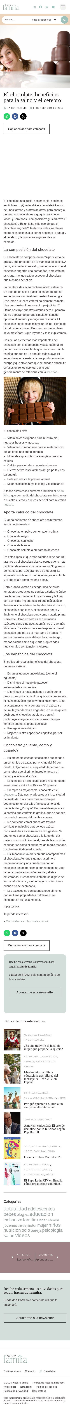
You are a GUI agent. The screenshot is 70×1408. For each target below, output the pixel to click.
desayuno (10, 794)
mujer (28, 1035)
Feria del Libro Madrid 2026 (42, 1157)
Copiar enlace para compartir (26, 129)
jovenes (10, 1225)
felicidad (52, 372)
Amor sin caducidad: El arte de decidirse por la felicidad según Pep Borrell (44, 1129)
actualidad (42, 1035)
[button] (63, 7)
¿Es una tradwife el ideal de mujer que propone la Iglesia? (43, 1047)
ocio (27, 1093)
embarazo (13, 1220)
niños (62, 1098)
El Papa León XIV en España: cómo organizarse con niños (43, 1182)
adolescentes (34, 1098)
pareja (29, 1066)
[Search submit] (64, 20)
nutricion (12, 1230)
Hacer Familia (34, 1040)
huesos (8, 504)
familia (29, 1061)
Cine (27, 1215)
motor (32, 1225)
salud (9, 1235)
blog (20, 1214)
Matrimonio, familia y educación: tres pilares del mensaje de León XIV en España (41, 1077)
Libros (50, 1151)
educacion (49, 1056)
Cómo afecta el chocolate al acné (27, 921)
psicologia (52, 1230)
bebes (46, 1165)
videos (22, 1235)
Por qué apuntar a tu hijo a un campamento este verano (43, 1105)
